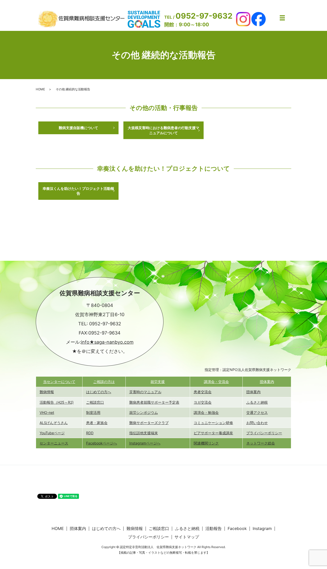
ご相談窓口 (95, 402)
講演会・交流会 (216, 381)
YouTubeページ (52, 433)
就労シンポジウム (143, 412)
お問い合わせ (257, 422)
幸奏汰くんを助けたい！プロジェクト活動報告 (78, 191)
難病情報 (47, 392)
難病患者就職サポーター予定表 (154, 402)
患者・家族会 (97, 422)
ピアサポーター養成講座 (213, 433)
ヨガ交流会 (203, 402)
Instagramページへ (144, 443)
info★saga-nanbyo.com (107, 342)
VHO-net (47, 412)
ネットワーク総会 (260, 443)
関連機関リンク (206, 443)
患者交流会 (203, 392)
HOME (40, 89)
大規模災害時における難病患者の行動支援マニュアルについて (163, 130)
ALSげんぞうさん (54, 422)
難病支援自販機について (78, 128)
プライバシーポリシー (264, 433)
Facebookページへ (101, 443)
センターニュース (54, 443)
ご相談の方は (104, 381)
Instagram (262, 528)
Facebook (237, 528)
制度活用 (93, 412)
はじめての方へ (98, 392)
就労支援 (157, 381)
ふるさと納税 (257, 402)
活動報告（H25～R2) (57, 402)
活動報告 (213, 528)
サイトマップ (186, 536)
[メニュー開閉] (282, 17)
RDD (90, 433)
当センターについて (59, 381)
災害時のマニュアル (145, 392)
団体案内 (267, 381)
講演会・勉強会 (206, 412)
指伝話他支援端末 (143, 433)
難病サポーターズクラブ (149, 422)
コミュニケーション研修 (213, 422)
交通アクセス (257, 412)
